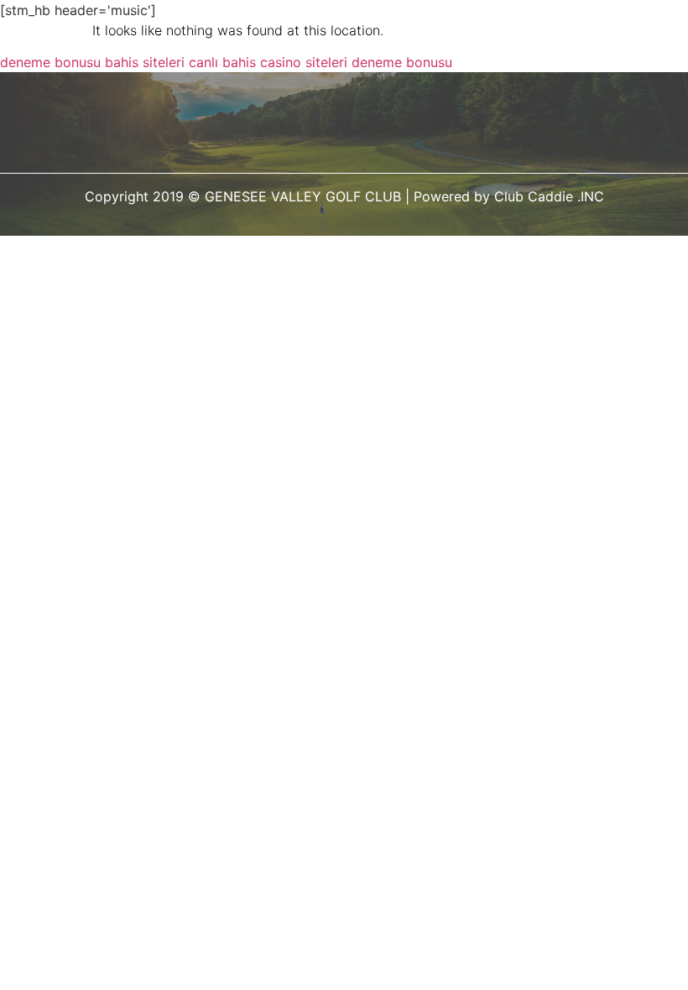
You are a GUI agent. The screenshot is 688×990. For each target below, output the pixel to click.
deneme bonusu (50, 62)
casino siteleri (303, 62)
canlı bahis (222, 62)
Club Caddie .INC (549, 196)
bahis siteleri (145, 62)
